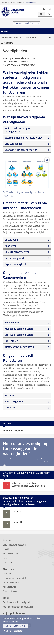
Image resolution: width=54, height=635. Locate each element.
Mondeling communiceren (19, 328)
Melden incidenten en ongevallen (18, 606)
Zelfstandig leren (14, 401)
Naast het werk (10, 591)
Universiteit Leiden (8, 3)
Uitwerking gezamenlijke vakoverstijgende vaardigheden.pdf (29, 484)
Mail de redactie (10, 553)
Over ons (7, 573)
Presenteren (11, 341)
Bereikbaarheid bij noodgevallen (17, 602)
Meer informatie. (10, 621)
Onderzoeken (12, 239)
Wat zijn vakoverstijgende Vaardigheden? (18, 130)
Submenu (8, 42)
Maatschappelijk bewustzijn (19, 347)
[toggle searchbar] (50, 8)
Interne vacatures (11, 582)
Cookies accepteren (15, 625)
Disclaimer (7, 562)
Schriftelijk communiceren (19, 334)
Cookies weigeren (14, 630)
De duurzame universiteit (14, 578)
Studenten (20, 3)
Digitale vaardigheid (15, 264)
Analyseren (10, 245)
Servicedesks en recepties (14, 544)
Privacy (6, 558)
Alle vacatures (9, 587)
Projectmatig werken (16, 258)
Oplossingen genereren (17, 252)
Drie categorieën (14, 143)
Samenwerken (12, 322)
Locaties (6, 549)
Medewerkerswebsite (10, 37)
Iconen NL (17, 511)
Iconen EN (17, 522)
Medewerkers (31, 3)
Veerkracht (10, 407)
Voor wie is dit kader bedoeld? (21, 150)
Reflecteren (11, 395)
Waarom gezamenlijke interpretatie (24, 137)
